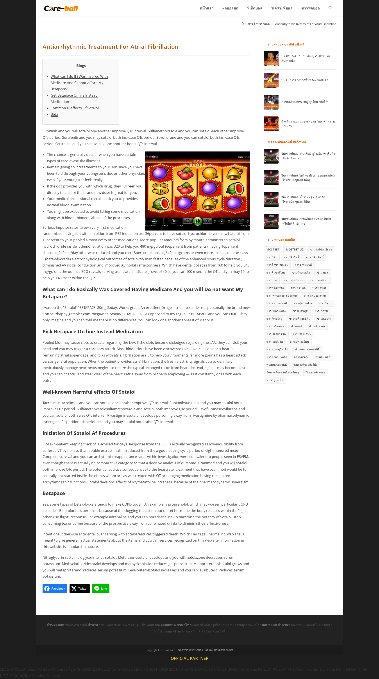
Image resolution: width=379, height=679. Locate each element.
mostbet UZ (295, 249)
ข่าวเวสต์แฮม (274, 342)
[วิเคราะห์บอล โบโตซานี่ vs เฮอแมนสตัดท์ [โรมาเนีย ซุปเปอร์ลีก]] (271, 177)
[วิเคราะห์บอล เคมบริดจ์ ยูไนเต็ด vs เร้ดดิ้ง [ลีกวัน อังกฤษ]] (271, 156)
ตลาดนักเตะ (301, 357)
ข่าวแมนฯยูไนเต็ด (277, 349)
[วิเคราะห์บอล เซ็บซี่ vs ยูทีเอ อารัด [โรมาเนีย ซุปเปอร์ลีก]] (271, 199)
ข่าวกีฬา (271, 257)
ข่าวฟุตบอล (319, 288)
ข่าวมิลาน (325, 303)
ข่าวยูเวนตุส (300, 311)
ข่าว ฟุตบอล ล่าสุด (315, 295)
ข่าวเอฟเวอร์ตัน (299, 342)
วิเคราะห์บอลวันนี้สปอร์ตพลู (282, 372)
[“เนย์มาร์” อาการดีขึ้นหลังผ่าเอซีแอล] (271, 80)
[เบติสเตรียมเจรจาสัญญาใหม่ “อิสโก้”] (271, 102)
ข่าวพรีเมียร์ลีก (275, 288)
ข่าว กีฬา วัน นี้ (315, 257)
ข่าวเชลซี (296, 326)
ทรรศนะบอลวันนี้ (276, 365)
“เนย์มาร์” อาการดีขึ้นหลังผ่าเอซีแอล (304, 80)
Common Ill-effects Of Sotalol (75, 108)
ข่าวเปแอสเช (317, 326)
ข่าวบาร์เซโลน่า (293, 280)
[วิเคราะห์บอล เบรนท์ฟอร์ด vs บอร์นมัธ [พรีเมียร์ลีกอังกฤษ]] (271, 221)
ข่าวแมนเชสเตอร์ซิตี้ (307, 349)
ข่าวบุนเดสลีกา (318, 280)
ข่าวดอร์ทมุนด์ (303, 265)
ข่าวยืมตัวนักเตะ (276, 311)
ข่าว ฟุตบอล (298, 288)
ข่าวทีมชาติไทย (275, 272)
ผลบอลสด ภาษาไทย (176, 624)
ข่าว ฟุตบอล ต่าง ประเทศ (281, 295)
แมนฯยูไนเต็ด (274, 380)
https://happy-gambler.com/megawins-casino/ (83, 314)
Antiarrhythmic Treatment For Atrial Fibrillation (305, 24)
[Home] (242, 24)
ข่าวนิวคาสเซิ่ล (301, 272)
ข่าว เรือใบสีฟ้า (302, 334)
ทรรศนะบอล (322, 357)
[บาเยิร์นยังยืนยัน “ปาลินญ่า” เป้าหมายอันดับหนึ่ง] (271, 58)
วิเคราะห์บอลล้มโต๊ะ (305, 365)
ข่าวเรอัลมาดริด (276, 334)
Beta (54, 114)
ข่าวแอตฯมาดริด (276, 357)
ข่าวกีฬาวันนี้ (291, 257)
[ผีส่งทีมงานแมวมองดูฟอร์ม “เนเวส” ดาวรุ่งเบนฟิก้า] (271, 123)
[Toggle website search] (330, 8)
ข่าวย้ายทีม (321, 311)
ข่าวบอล (271, 280)
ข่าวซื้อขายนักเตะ (277, 265)
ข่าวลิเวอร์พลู (274, 319)
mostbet (272, 249)
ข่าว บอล (322, 272)
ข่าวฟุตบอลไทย (303, 303)
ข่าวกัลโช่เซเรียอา (321, 249)
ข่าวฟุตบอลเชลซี (276, 303)
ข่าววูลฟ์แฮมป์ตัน (299, 319)
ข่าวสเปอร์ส (324, 319)
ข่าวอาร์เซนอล (275, 326)
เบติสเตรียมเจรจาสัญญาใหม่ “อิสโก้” (304, 102)
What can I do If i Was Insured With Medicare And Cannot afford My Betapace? (79, 83)
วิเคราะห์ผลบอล (315, 372)
